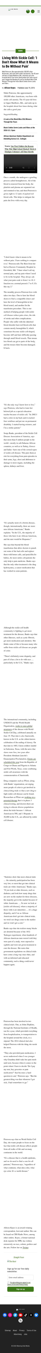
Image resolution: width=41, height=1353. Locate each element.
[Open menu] (38, 11)
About (15, 1330)
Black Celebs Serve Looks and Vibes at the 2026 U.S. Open (19, 129)
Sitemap (8, 1330)
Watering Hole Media (23, 1346)
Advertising (18, 1334)
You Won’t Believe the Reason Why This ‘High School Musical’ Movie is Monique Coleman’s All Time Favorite (20, 149)
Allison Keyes (10, 88)
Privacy (21, 1330)
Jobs (25, 1334)
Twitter (25, 1247)
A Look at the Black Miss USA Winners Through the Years (17, 120)
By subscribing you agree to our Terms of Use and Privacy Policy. (18, 1283)
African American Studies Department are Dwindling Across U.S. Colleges (19, 137)
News (20, 51)
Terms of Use (31, 1330)
